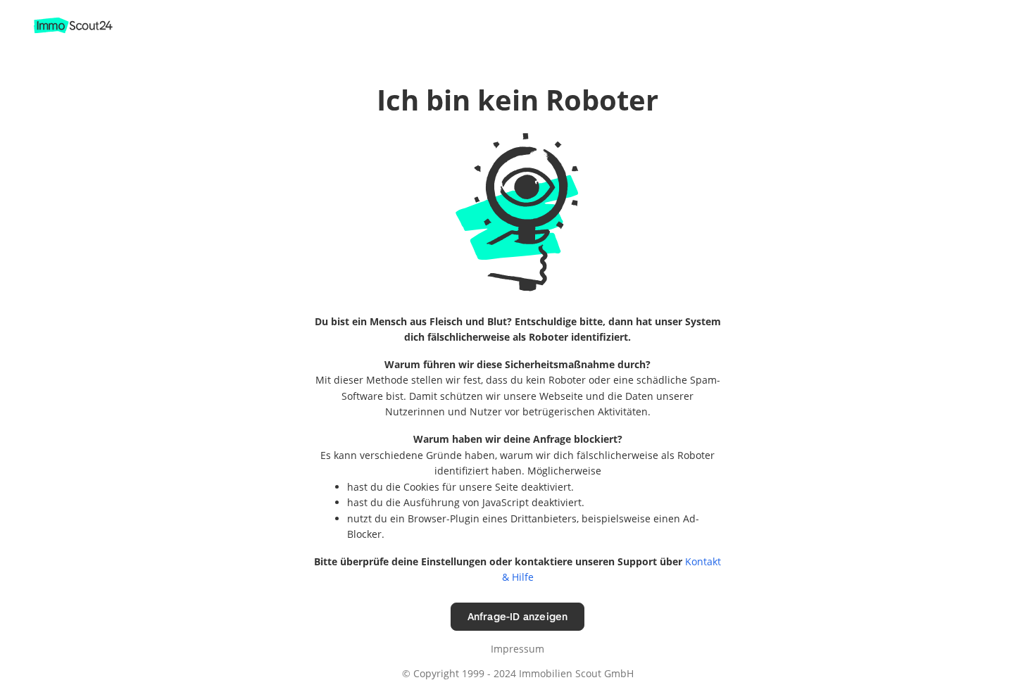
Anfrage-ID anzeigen (518, 616)
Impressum (517, 648)
